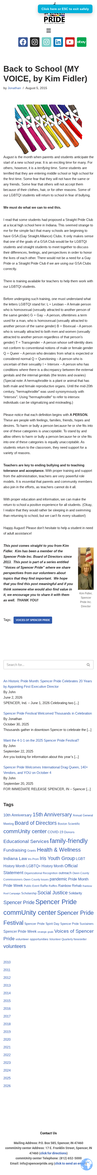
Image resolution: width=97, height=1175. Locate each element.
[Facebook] (23, 42)
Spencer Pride (19, 902)
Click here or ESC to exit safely (65, 9)
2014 (7, 993)
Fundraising (14, 850)
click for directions (53, 1153)
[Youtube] (70, 42)
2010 (7, 962)
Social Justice (52, 892)
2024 (7, 1070)
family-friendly (69, 840)
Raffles (53, 886)
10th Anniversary (17, 815)
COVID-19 (55, 832)
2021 (7, 1047)
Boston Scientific (69, 823)
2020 (7, 1039)
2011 (6, 970)
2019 (7, 1032)
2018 (7, 1024)
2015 (7, 1001)
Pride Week (13, 885)
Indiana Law (15, 858)
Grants (31, 850)
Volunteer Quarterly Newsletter (68, 939)
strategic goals (45, 931)
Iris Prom (33, 859)
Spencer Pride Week (20, 931)
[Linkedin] (58, 42)
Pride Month (78, 879)
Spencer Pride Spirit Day (41, 923)
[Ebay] (81, 42)
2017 (7, 1016)
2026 (7, 1086)
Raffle (44, 886)
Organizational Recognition (41, 873)
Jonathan (14, 88)
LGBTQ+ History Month (45, 866)
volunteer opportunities (32, 939)
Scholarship (29, 893)
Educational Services (26, 841)
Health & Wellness (59, 850)
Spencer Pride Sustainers (77, 923)
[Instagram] (34, 42)
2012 (7, 978)
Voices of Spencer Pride (33, 620)
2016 (7, 1008)
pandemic (58, 879)
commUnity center (25, 831)
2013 (7, 985)
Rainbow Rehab (70, 886)
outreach (65, 873)
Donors (69, 832)
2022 (7, 1055)
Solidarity (75, 893)
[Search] (88, 664)
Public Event (31, 886)
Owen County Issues (36, 879)
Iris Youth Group (57, 858)
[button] (48, 30)
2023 (7, 1063)
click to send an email (70, 1163)
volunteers (14, 946)
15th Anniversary (52, 815)
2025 (7, 1078)
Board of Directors (36, 823)
